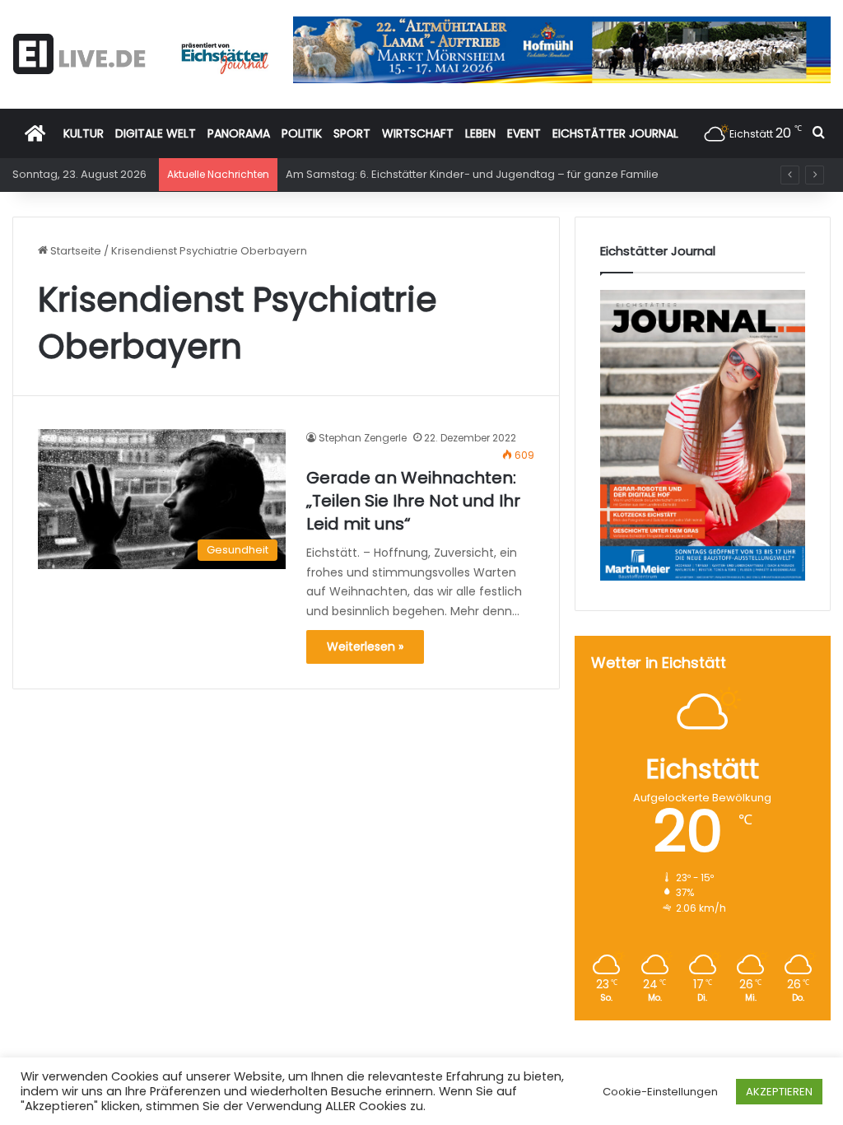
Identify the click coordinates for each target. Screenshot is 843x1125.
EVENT (524, 133)
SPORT (351, 133)
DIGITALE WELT (155, 133)
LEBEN (480, 133)
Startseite (74, 251)
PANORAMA (238, 133)
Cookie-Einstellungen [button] (660, 1091)
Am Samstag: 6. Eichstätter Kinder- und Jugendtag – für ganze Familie (472, 174)
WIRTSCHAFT (418, 133)
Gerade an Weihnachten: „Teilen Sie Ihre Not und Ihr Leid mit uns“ (413, 500)
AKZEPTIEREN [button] (779, 1091)
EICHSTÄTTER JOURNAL (615, 133)
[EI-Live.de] (140, 54)
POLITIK (302, 133)
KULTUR (83, 133)
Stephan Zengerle (363, 438)
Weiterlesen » (365, 646)
